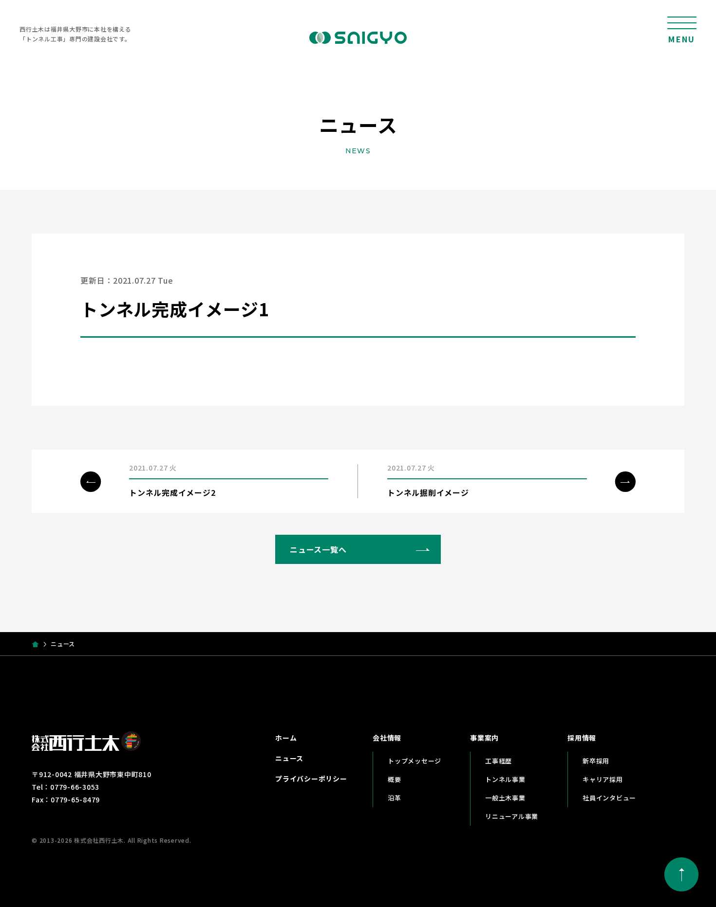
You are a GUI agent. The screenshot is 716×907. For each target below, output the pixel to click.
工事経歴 (498, 760)
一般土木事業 (505, 797)
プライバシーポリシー (311, 778)
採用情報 (581, 738)
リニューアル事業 (511, 816)
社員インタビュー (609, 797)
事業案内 (484, 738)
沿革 (394, 797)
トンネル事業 (505, 779)
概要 (394, 779)
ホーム (286, 738)
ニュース (289, 758)
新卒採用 (596, 760)
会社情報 (387, 738)
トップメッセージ (414, 760)
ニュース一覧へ (318, 549)
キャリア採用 (603, 779)
